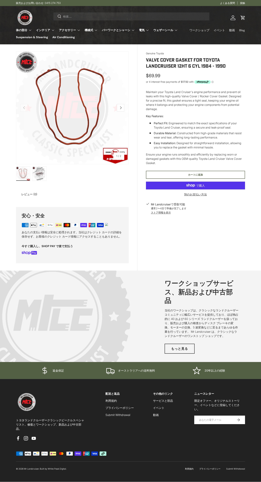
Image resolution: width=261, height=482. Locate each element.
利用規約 (111, 400)
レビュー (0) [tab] (29, 194)
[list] (72, 108)
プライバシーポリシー (119, 408)
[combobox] (131, 16)
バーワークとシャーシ (116, 30)
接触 (242, 2)
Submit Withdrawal (117, 415)
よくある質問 (227, 2)
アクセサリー (67, 30)
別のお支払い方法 (195, 194)
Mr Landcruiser (31, 468)
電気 (142, 30)
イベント (219, 30)
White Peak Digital (57, 468)
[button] (243, 18)
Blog (242, 30)
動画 (232, 30)
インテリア (43, 30)
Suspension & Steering (32, 37)
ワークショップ (199, 30)
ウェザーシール (163, 30)
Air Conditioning (63, 37)
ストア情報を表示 (161, 212)
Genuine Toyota (155, 53)
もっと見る (179, 348)
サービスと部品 (163, 400)
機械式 (89, 30)
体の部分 (21, 30)
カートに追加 (195, 174)
